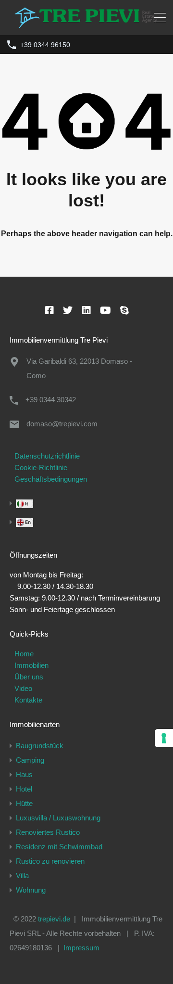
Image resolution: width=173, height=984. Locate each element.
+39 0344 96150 (45, 45)
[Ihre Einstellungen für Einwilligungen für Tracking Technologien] (164, 738)
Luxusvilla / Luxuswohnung (58, 818)
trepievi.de (54, 919)
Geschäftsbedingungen (50, 479)
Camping (30, 760)
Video (23, 688)
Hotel (24, 789)
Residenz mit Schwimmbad (59, 847)
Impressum (81, 948)
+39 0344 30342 (50, 400)
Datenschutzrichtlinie (47, 456)
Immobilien (31, 665)
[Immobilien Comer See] (86, 23)
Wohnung (31, 890)
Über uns (28, 677)
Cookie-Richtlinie (40, 467)
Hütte (24, 803)
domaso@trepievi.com (62, 424)
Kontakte (28, 700)
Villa (22, 875)
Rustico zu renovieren (50, 861)
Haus (24, 774)
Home (24, 654)
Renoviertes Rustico (48, 832)
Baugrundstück (39, 745)
